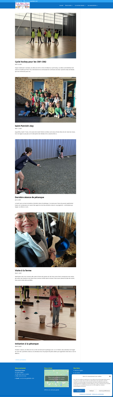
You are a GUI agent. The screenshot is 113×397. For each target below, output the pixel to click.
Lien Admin (77, 373)
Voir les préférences (104, 390)
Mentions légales (78, 370)
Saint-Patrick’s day (24, 125)
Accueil (61, 5)
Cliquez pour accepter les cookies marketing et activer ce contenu (56, 378)
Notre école (68, 5)
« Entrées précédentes (20, 360)
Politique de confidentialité (85, 394)
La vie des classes (79, 5)
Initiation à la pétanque (27, 343)
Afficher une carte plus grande (51, 390)
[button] (110, 376)
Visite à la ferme (23, 270)
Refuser (92, 390)
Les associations (92, 5)
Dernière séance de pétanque (29, 197)
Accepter (79, 390)
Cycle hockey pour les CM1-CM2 (30, 61)
